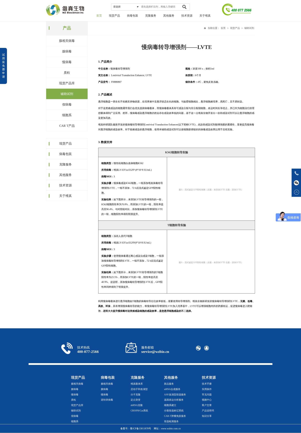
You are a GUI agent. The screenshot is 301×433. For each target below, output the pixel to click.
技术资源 (186, 15)
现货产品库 (67, 83)
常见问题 (207, 394)
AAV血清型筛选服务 (175, 394)
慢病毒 (67, 62)
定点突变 (135, 400)
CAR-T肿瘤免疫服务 (175, 416)
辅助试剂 (67, 94)
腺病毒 (67, 51)
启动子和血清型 (139, 389)
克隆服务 (150, 15)
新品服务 (169, 383)
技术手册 (207, 383)
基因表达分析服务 (174, 400)
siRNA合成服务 (172, 389)
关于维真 (205, 15)
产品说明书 (208, 410)
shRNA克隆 (137, 405)
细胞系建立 (170, 405)
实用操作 (207, 389)
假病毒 (67, 104)
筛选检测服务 (171, 421)
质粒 (67, 72)
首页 (99, 15)
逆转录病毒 (107, 400)
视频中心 (207, 400)
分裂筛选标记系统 (174, 410)
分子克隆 (135, 394)
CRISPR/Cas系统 (139, 410)
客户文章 (207, 405)
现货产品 (114, 15)
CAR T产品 (67, 125)
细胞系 (67, 115)
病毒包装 (132, 15)
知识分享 (207, 416)
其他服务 (168, 15)
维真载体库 (137, 383)
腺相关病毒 (67, 40)
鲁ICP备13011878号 (140, 428)
